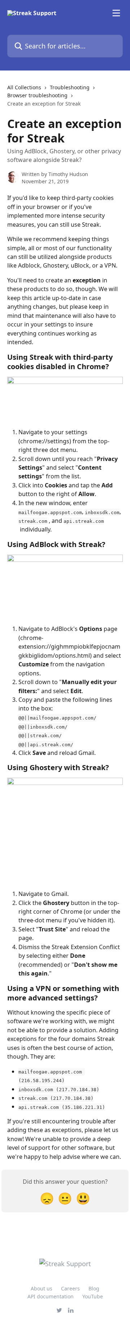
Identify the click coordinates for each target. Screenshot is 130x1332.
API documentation (50, 1296)
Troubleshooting (70, 87)
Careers (70, 1288)
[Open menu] (116, 13)
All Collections (24, 87)
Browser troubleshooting (37, 95)
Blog (93, 1288)
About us (41, 1288)
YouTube (92, 1296)
